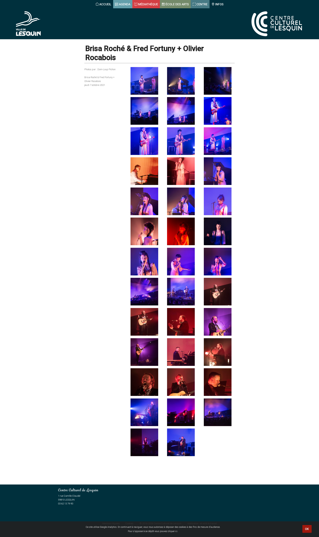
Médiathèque (148, 4)
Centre (201, 4)
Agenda (124, 4)
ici (176, 531)
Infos (219, 4)
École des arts (177, 4)
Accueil (105, 4)
